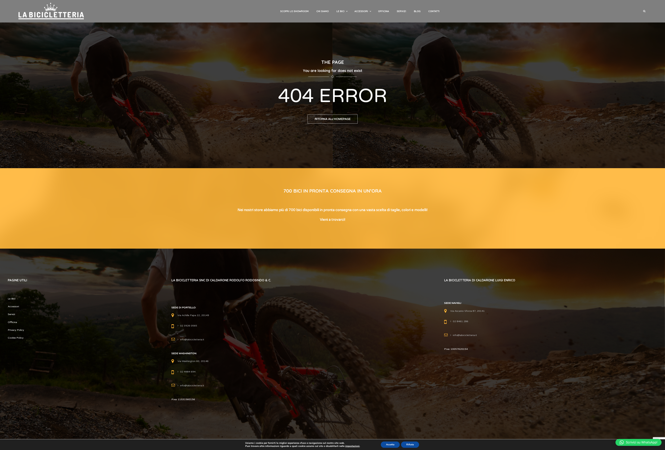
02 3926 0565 (188, 325)
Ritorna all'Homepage (333, 119)
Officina (383, 11)
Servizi (401, 11)
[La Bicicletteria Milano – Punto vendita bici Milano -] (51, 11)
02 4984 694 (188, 371)
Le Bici (340, 11)
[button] (638, 442)
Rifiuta (410, 444)
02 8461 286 (460, 321)
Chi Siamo (322, 11)
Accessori (361, 11)
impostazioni (352, 446)
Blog (417, 11)
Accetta (390, 444)
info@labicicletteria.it (192, 339)
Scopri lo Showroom (294, 11)
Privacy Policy (16, 330)
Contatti (434, 11)
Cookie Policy (16, 337)
